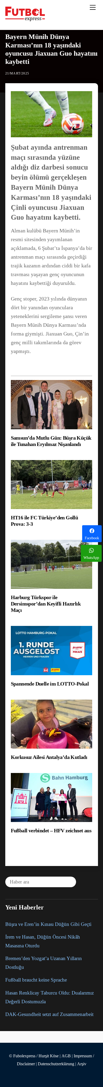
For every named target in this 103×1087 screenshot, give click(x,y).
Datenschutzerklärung (56, 1064)
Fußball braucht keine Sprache (36, 980)
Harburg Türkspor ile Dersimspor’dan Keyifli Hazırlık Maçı (46, 603)
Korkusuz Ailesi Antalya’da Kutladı (49, 757)
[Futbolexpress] (25, 19)
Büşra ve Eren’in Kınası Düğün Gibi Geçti (48, 924)
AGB (66, 1056)
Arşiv (81, 1064)
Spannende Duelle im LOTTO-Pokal (50, 684)
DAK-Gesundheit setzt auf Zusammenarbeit (49, 1014)
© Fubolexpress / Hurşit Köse (34, 1056)
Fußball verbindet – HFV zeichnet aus (51, 830)
